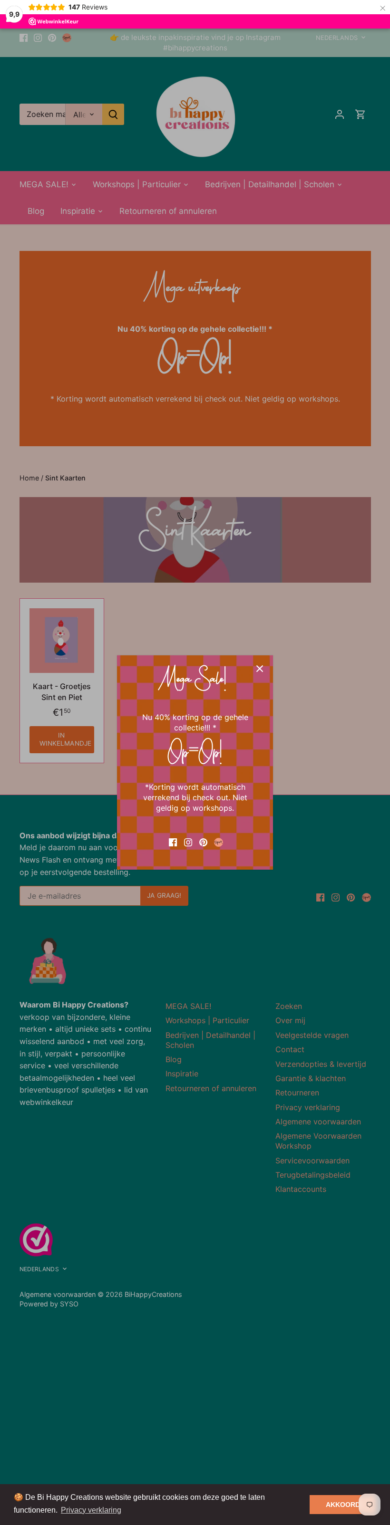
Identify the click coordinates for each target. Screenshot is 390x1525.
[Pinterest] (203, 841)
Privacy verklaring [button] (91, 1510)
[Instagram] (188, 841)
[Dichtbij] (259, 668)
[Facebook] (173, 841)
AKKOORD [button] (343, 1504)
